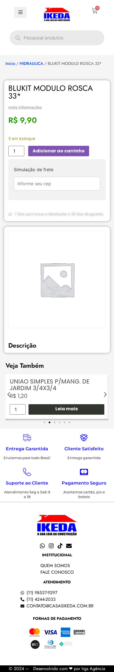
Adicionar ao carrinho (59, 151)
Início (10, 63)
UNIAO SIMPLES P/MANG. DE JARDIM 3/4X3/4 (49, 384)
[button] (9, 394)
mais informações (25, 107)
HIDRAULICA (31, 63)
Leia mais (66, 409)
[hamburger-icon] (20, 12)
